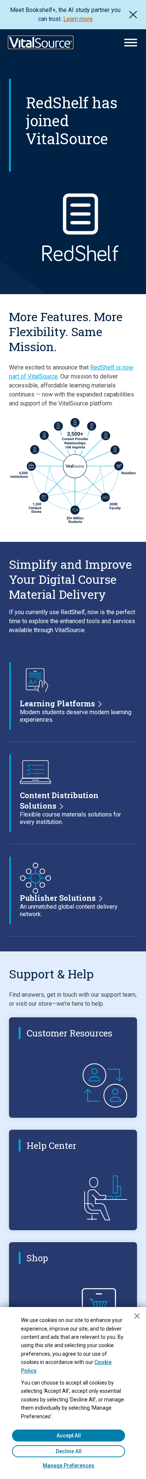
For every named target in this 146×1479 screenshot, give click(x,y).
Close (133, 14)
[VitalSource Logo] (40, 42)
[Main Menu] (130, 42)
